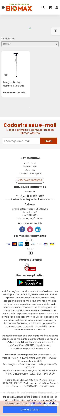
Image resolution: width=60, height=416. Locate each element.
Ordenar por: (8, 38)
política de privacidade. (42, 403)
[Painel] (56, 8)
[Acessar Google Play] (30, 283)
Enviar (49, 141)
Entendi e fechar (30, 409)
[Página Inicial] (18, 7)
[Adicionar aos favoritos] (6, 75)
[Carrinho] (49, 8)
